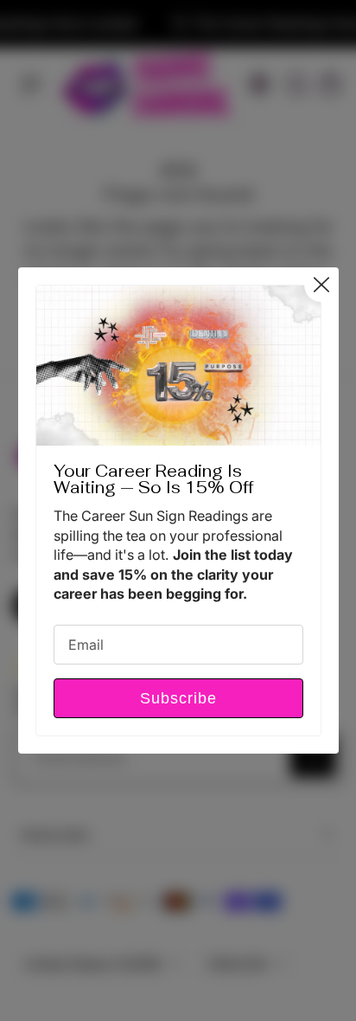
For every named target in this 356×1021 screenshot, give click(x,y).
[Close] (320, 284)
